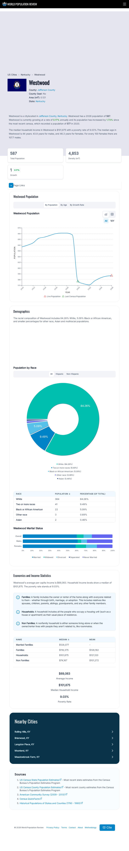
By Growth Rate (77, 205)
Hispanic (59, 374)
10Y (112, 220)
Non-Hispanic (73, 374)
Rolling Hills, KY (22, 731)
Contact (72, 827)
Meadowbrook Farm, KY (27, 757)
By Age (64, 205)
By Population (51, 205)
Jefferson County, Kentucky (53, 116)
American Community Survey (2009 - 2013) (42, 794)
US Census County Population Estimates (40, 787)
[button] (124, 4)
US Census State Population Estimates (39, 780)
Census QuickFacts (29, 798)
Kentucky (25, 74)
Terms (64, 827)
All (106, 220)
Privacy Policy (52, 827)
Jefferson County (46, 90)
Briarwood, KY (22, 738)
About (80, 827)
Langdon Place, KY (24, 744)
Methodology (90, 827)
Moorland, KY (22, 750)
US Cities (12, 74)
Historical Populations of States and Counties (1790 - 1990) (50, 803)
